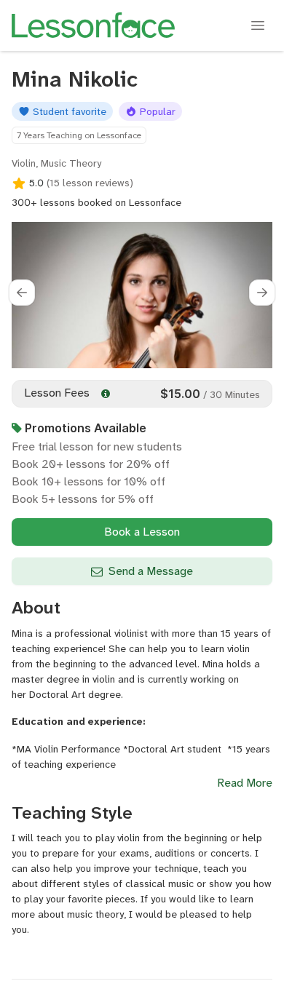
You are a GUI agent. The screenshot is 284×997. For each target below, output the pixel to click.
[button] (22, 292)
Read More (244, 783)
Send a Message (151, 571)
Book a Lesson (142, 531)
